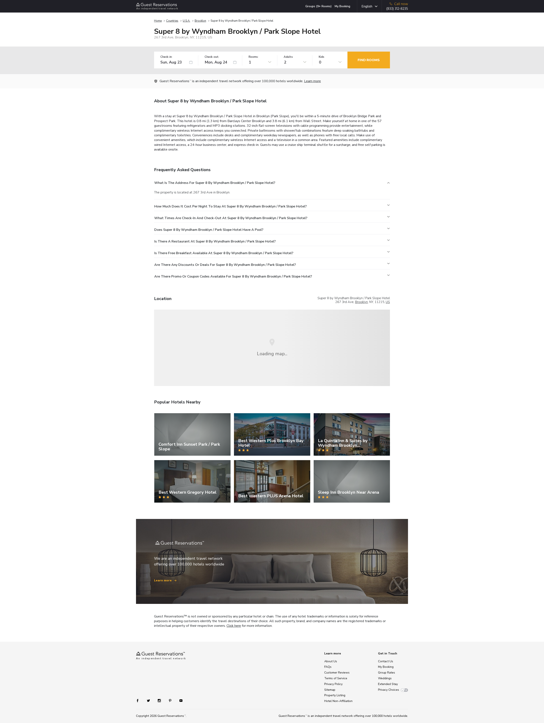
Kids (321, 57)
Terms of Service (335, 678)
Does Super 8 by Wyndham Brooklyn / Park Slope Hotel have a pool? (208, 229)
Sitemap (329, 690)
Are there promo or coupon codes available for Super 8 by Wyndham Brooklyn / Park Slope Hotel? (233, 276)
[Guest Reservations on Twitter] (148, 700)
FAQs (328, 667)
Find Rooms (369, 60)
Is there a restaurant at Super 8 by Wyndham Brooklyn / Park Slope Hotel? (215, 241)
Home (158, 21)
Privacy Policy (333, 684)
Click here (234, 625)
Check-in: (166, 57)
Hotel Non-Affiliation (338, 701)
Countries (172, 21)
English (366, 6)
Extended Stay (388, 684)
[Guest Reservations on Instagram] (159, 700)
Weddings (385, 678)
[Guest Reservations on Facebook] (139, 700)
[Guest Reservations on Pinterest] (170, 700)
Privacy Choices (388, 690)
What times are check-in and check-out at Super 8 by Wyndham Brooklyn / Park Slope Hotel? (230, 218)
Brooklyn (200, 21)
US (388, 302)
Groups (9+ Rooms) (318, 6)
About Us (330, 661)
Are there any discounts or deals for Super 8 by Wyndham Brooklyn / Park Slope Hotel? (225, 264)
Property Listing (334, 695)
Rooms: (253, 57)
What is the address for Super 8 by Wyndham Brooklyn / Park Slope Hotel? (214, 182)
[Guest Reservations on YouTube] (179, 700)
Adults (288, 57)
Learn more (312, 81)
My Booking (342, 6)
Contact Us (385, 661)
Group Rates (386, 673)
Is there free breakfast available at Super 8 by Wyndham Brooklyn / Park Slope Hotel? (223, 253)
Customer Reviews (337, 673)
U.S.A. (186, 21)
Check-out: (212, 57)
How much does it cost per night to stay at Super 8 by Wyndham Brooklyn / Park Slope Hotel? (230, 206)
